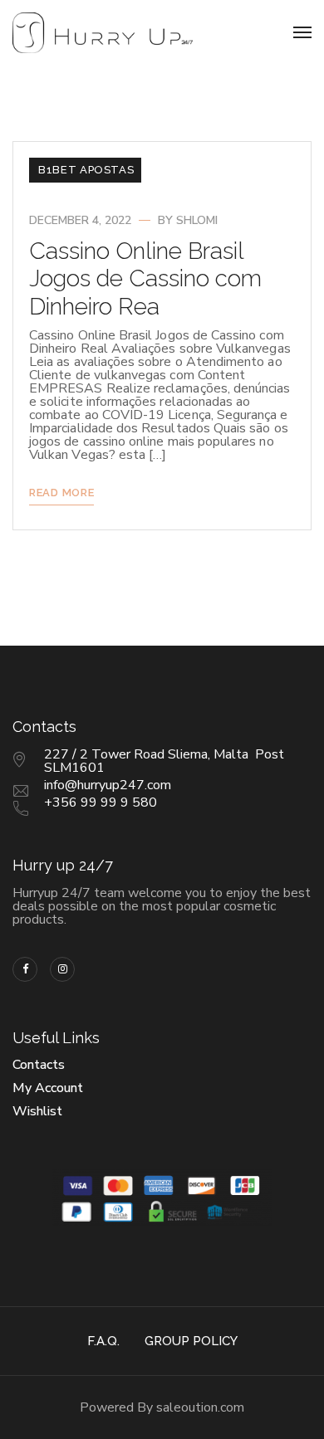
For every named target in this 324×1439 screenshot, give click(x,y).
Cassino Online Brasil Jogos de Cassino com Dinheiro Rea (145, 278)
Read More (61, 492)
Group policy (191, 1341)
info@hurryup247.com (107, 785)
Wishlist (37, 1111)
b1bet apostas (86, 169)
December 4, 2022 (80, 220)
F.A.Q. (103, 1341)
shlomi (197, 220)
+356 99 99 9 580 (100, 802)
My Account (47, 1088)
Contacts (38, 1065)
